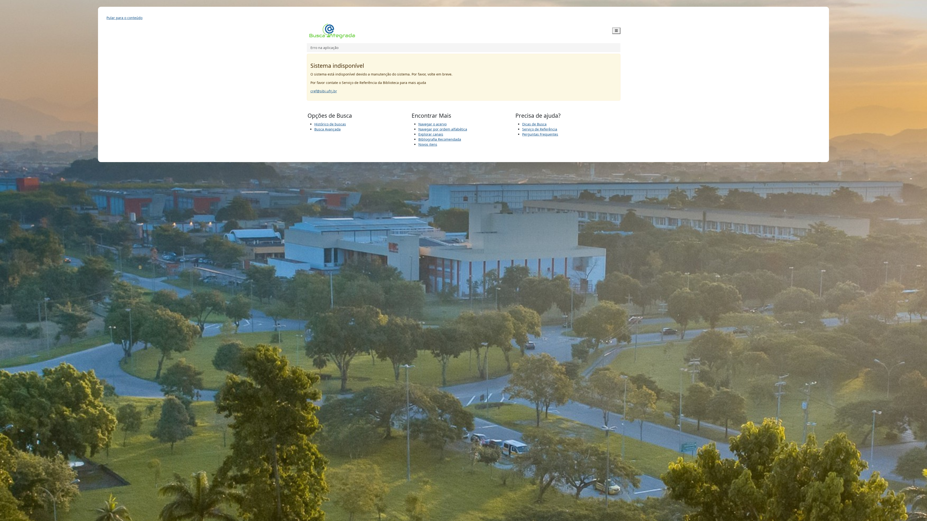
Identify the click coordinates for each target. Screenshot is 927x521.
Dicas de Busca (534, 124)
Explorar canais (430, 134)
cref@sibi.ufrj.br (323, 91)
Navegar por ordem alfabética (442, 129)
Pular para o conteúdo (124, 17)
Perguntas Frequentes (540, 134)
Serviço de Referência (539, 129)
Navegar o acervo (432, 124)
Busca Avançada (327, 129)
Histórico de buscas (330, 124)
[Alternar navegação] (616, 30)
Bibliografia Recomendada (439, 139)
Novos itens (427, 144)
